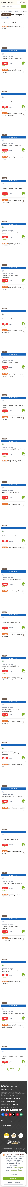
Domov (3, 11)
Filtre (4, 22)
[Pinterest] (17, 1114)
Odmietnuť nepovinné (13, 1183)
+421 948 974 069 (13, 1104)
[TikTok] (13, 1114)
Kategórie (7, 14)
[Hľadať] (23, 6)
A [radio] (20, 2)
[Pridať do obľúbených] (23, 27)
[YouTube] (10, 1114)
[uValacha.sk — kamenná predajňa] (20, 1135)
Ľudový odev (19, 11)
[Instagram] (6, 1114)
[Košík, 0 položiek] (24, 2)
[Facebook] (2, 1114)
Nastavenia (13, 1174)
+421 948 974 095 (12, 1101)
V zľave (5, 18)
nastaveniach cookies (16, 1170)
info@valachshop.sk (13, 1098)
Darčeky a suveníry (10, 11)
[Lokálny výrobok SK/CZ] (3, 54)
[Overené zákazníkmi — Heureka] (6, 1135)
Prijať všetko (13, 1178)
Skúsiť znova (13, 1069)
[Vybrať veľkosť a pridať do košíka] (23, 63)
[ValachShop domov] (7, 2)
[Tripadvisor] (21, 1114)
